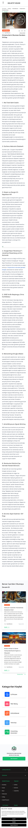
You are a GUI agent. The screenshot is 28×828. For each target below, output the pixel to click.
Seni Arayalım (14, 758)
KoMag (3, 797)
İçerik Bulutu (7, 32)
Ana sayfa (4, 8)
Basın (3, 790)
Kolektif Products (5, 800)
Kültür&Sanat (15, 8)
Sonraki (22, 11)
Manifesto (4, 784)
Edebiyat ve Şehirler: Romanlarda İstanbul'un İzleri (13, 609)
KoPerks (15, 784)
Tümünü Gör (20, 674)
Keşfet (5, 627)
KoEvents (16, 787)
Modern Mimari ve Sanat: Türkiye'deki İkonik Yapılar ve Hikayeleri (12, 651)
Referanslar (4, 793)
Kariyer (3, 787)
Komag (9, 8)
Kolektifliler (16, 790)
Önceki (5, 11)
